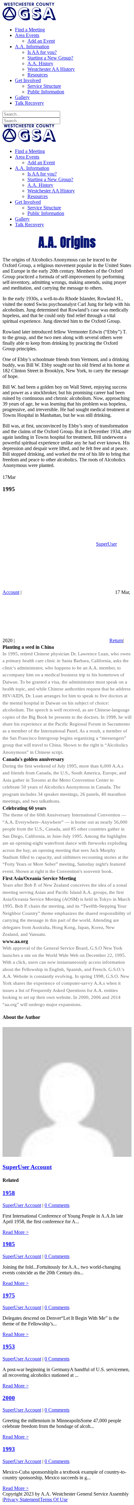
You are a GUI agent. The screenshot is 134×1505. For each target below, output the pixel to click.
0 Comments (57, 1205)
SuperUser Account (27, 1167)
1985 (8, 1244)
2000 (8, 1398)
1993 (8, 1449)
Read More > (15, 1232)
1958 (8, 1193)
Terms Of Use (54, 1499)
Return (116, 640)
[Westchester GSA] (29, 19)
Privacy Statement (21, 1499)
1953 (8, 1346)
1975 (8, 1295)
